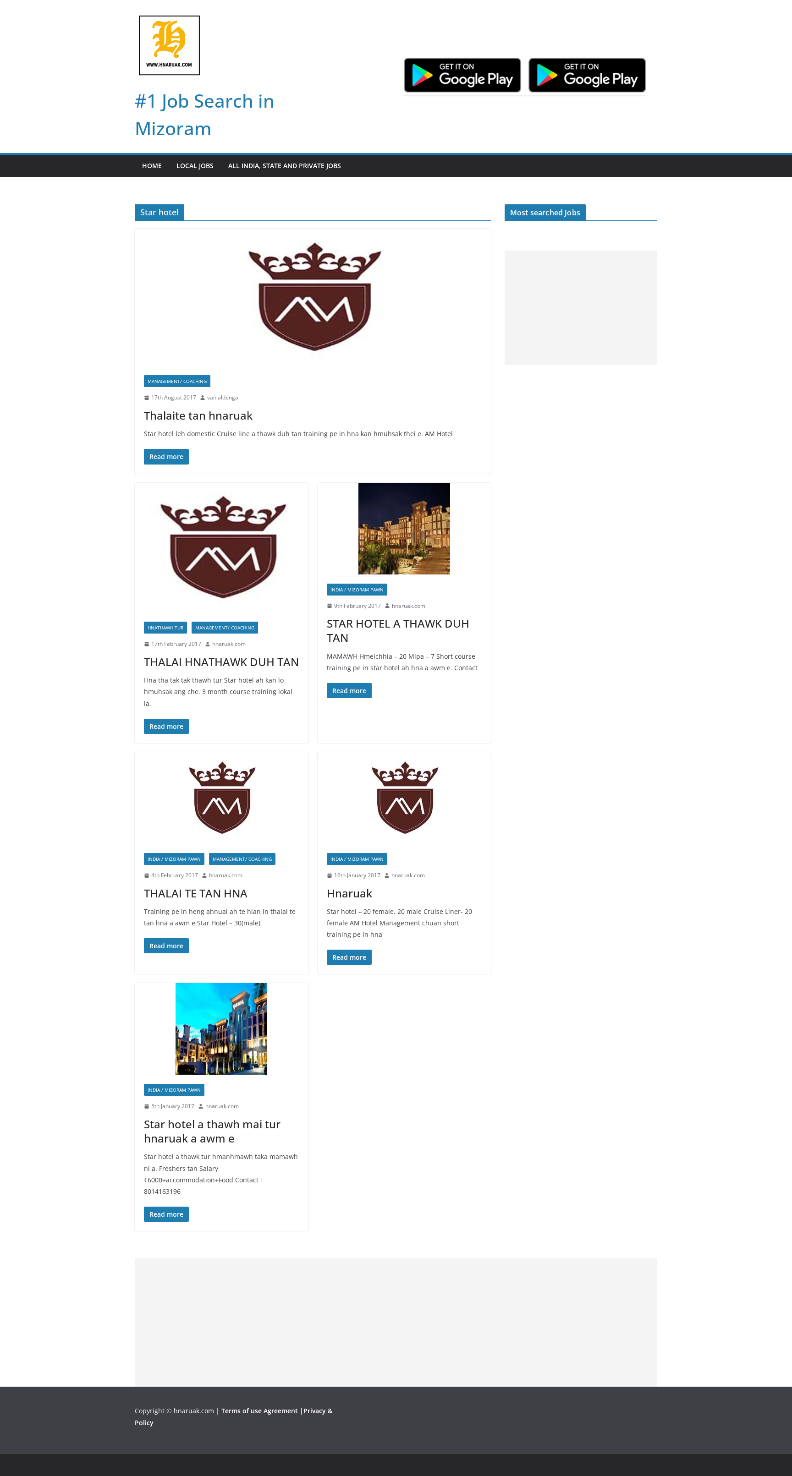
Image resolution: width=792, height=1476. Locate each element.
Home (152, 165)
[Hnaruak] (404, 798)
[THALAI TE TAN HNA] (221, 798)
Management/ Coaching (177, 381)
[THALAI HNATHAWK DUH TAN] (221, 548)
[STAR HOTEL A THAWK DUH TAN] (404, 528)
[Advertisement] (581, 308)
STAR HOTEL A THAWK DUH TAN (398, 630)
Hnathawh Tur (165, 627)
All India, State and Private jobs (284, 165)
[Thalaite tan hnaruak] (313, 297)
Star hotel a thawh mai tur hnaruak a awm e (212, 1131)
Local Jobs (195, 165)
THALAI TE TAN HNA (196, 893)
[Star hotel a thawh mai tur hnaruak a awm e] (221, 1029)
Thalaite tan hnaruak (198, 415)
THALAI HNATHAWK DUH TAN (221, 661)
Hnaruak (349, 893)
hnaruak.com (229, 644)
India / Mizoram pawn (357, 589)
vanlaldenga (222, 397)
